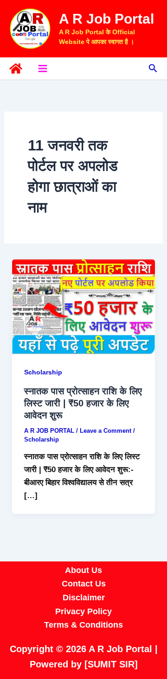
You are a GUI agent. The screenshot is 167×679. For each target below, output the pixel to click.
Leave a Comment (105, 430)
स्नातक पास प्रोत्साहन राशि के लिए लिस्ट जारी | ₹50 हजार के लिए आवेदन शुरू (83, 403)
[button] (153, 68)
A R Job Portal (106, 18)
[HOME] (15, 68)
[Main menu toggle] (43, 68)
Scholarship (43, 372)
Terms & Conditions (83, 624)
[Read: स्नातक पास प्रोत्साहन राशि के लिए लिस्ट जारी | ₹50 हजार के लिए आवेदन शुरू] (83, 306)
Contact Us (84, 583)
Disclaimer (84, 597)
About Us (83, 570)
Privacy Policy (83, 611)
